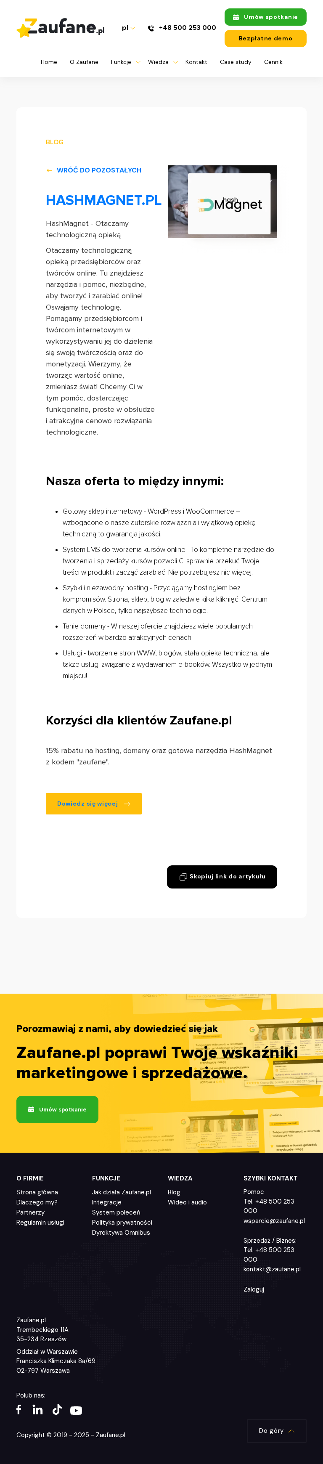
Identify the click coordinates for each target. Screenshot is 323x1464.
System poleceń (116, 1212)
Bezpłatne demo (266, 38)
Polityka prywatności (122, 1222)
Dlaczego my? (37, 1202)
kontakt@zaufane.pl (272, 1269)
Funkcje (121, 62)
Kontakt (196, 62)
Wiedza (158, 62)
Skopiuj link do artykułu (227, 876)
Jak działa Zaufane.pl (121, 1192)
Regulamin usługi (40, 1222)
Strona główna (37, 1192)
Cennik (273, 62)
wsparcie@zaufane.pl (274, 1221)
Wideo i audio (187, 1202)
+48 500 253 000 (186, 28)
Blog (174, 1192)
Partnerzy (30, 1212)
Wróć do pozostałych (99, 170)
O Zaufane (84, 62)
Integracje (107, 1202)
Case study (236, 62)
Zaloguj (254, 1289)
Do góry (271, 1431)
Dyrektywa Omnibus (121, 1232)
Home (49, 62)
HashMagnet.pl (104, 200)
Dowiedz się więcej (88, 803)
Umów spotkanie (271, 17)
